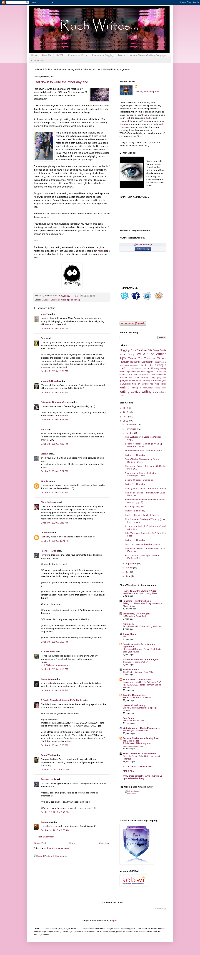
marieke (124, 377)
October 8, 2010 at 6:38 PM (54, 745)
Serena (44, 453)
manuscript (161, 375)
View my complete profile (147, 91)
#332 (125, 636)
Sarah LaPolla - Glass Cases (138, 766)
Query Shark (129, 634)
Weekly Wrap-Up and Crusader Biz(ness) (145, 488)
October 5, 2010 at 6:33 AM (54, 371)
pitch (137, 378)
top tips (154, 384)
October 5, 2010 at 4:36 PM (54, 444)
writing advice (130, 391)
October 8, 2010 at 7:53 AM (54, 669)
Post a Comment (46, 836)
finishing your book (149, 371)
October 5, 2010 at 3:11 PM (54, 419)
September (131, 563)
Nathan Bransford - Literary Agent (141, 659)
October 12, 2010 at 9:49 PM (55, 812)
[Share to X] (87, 295)
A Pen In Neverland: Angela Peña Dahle (61, 700)
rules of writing (144, 381)
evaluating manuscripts (130, 371)
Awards (121, 55)
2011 (125, 416)
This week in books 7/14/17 (135, 662)
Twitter (149, 118)
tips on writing (73, 300)
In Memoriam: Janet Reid (134, 616)
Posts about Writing (78, 55)
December (131, 424)
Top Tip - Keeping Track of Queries (142, 515)
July (128, 572)
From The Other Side (141, 350)
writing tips (150, 391)
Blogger (113, 920)
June (128, 576)
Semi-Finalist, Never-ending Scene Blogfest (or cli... (142, 460)
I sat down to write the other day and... (62, 82)
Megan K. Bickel (49, 381)
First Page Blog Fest (135, 506)
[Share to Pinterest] (93, 295)
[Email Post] (76, 296)
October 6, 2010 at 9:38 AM (54, 522)
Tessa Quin (47, 679)
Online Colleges (131, 793)
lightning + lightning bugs (137, 601)
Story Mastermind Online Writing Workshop (142, 626)
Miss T (44, 314)
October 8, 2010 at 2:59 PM (54, 690)
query (152, 378)
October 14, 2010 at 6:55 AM (55, 830)
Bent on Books (131, 669)
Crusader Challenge (51, 300)
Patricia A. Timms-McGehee (55, 402)
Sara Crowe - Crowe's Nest (137, 679)
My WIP (60, 55)
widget (164, 908)
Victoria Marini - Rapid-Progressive (141, 728)
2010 (126, 421)
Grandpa (45, 822)
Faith (43, 429)
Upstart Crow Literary (134, 705)
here (100, 250)
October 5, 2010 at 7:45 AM (54, 392)
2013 (126, 408)
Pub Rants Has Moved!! (134, 720)
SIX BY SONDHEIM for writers (137, 697)
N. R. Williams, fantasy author (55, 665)
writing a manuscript (142, 388)
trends (163, 384)
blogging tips (146, 365)
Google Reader (159, 350)
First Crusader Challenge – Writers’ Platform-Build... (142, 556)
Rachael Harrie (48, 550)
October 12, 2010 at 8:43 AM (55, 769)
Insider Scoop (127, 354)
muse (63, 300)
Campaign (125, 124)
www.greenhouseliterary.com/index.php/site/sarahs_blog (142, 777)
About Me (46, 55)
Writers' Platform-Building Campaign (148, 55)
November (131, 429)
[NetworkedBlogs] (143, 244)
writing (124, 387)
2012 (126, 412)
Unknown (46, 532)
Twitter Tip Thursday (141, 358)
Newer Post (40, 843)
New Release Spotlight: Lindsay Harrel (140, 593)
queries (144, 377)
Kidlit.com (128, 624)
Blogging (125, 350)
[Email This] (81, 295)
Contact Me (37, 60)
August (129, 567)
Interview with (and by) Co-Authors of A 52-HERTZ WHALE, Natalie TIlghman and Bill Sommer (142, 685)
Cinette (44, 481)
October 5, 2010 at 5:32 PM (54, 471)
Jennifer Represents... (134, 695)
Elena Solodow (49, 502)
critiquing (153, 368)
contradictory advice (139, 369)
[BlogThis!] (84, 295)
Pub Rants (128, 718)
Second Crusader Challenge (139, 480)
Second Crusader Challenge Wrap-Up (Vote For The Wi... (143, 445)
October (130, 433)
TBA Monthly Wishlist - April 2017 (138, 672)
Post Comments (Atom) (58, 848)
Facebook (125, 121)
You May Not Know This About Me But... (144, 450)
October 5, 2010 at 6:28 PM (54, 492)
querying (124, 380)
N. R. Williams (48, 651)
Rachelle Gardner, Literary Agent (140, 591)
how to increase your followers (140, 375)
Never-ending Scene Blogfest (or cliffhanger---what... (141, 474)
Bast (43, 338)
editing (163, 368)
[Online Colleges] (132, 791)
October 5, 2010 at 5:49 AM (54, 328)
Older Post (104, 843)
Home (34, 55)
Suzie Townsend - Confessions (139, 753)
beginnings (134, 365)
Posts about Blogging (102, 55)
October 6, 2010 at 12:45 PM (55, 541)
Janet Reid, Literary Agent (136, 613)
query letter (161, 378)
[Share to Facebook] (90, 295)
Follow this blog (143, 249)
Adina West (47, 755)
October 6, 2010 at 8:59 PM (54, 642)
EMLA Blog (129, 771)
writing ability (160, 388)
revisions (133, 380)
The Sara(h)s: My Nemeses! (135, 730)
